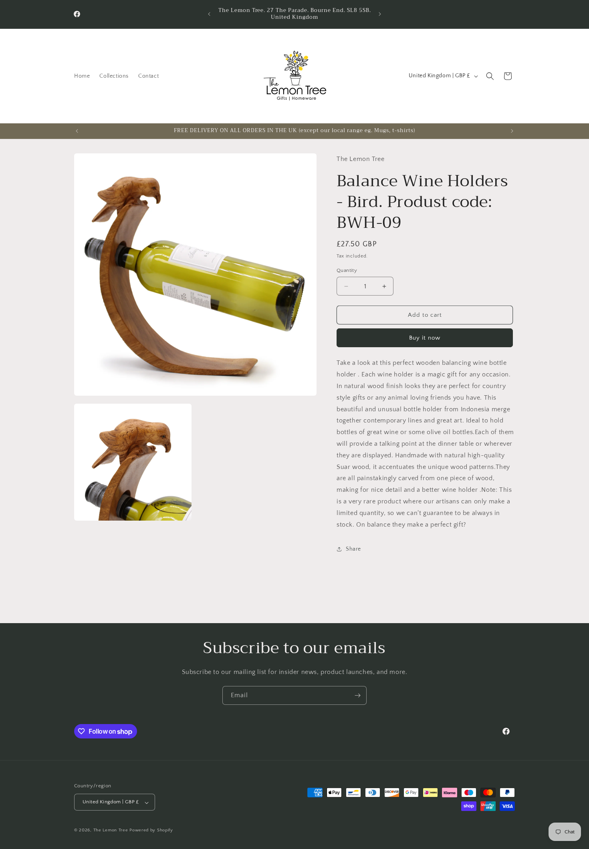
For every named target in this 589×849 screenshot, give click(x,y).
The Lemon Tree (110, 830)
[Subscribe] (357, 695)
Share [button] (353, 549)
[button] (490, 76)
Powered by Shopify (151, 830)
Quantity (347, 270)
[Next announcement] (380, 14)
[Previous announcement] (209, 14)
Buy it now (424, 337)
